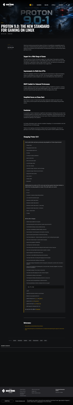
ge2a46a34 (37, 301)
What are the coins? (36, 389)
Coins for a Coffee (59, 392)
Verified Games (23, 395)
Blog (46, 5)
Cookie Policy (22, 389)
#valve (41, 340)
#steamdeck (20, 340)
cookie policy (39, 401)
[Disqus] (36, 369)
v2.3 (33, 301)
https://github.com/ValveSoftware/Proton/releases (34, 326)
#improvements (35, 340)
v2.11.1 (36, 298)
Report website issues (36, 392)
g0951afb (39, 303)
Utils (53, 5)
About (61, 5)
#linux (45, 340)
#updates (25, 340)
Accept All (7, 401)
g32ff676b (40, 298)
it (32, 4)
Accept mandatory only (20, 401)
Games (39, 5)
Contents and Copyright (22, 393)
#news (30, 340)
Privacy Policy (23, 391)
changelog (38, 309)
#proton (14, 340)
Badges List (34, 391)
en (30, 4)
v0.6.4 (35, 303)
